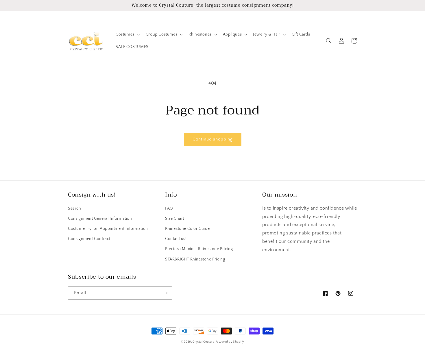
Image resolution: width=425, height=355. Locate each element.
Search (74, 208)
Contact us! (176, 238)
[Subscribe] (165, 293)
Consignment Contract (89, 238)
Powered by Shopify (229, 341)
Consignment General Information (100, 218)
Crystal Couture (204, 341)
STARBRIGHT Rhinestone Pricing (195, 259)
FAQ (169, 208)
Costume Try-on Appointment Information (108, 228)
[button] (127, 34)
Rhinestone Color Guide (187, 228)
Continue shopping (213, 139)
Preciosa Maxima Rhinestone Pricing (199, 249)
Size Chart (174, 218)
